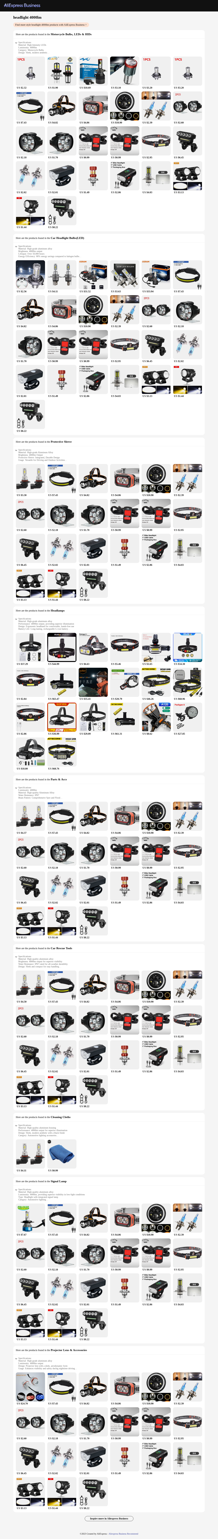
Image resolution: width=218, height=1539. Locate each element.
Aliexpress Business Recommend (123, 1534)
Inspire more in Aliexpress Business (109, 1518)
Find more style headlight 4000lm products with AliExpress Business (50, 24)
